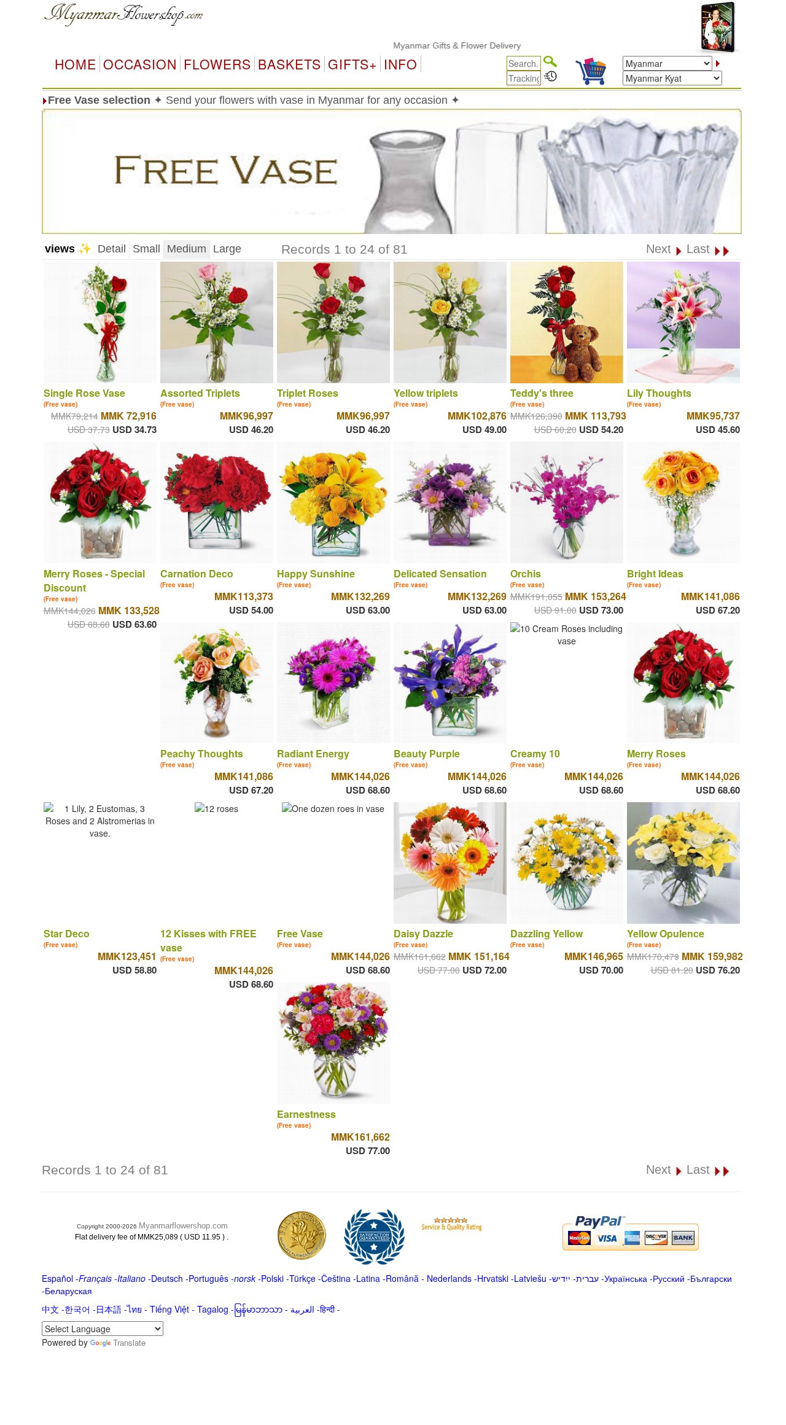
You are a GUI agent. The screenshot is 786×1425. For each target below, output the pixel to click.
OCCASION (140, 64)
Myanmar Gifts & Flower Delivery (425, 45)
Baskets (289, 64)
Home (75, 64)
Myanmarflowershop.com (183, 1225)
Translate (129, 1342)
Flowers (217, 64)
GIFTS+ (352, 64)
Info (401, 64)
